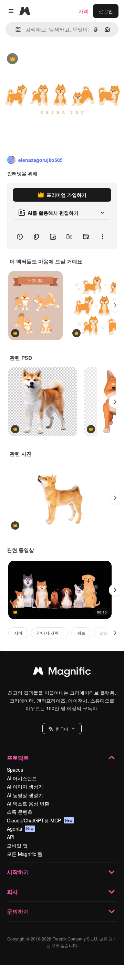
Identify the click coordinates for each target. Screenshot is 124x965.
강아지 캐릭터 (50, 633)
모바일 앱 (17, 845)
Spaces (15, 769)
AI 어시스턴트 (22, 778)
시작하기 (18, 872)
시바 (18, 633)
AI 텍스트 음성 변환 (28, 803)
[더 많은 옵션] (102, 236)
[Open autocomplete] (15, 29)
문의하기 (18, 911)
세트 (81, 633)
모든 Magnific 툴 (24, 853)
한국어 (62, 729)
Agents (20, 828)
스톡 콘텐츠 (19, 811)
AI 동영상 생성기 (25, 795)
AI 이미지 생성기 (25, 786)
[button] (62, 728)
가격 (83, 11)
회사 (12, 892)
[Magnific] (62, 672)
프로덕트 (18, 758)
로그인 (106, 11)
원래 (39, 59)
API (10, 836)
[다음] (115, 305)
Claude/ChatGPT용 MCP (40, 820)
